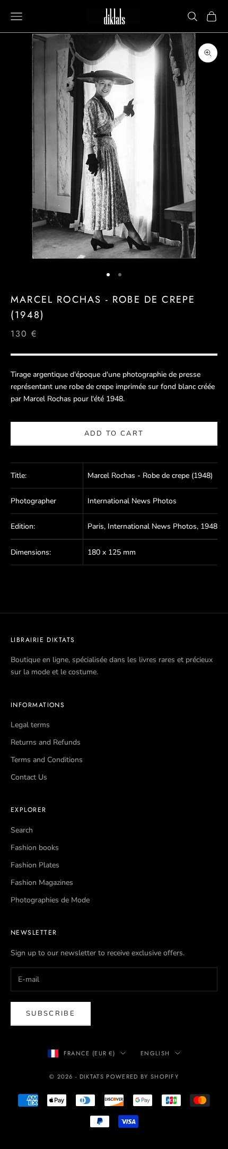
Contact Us (29, 777)
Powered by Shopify (142, 1076)
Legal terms (30, 725)
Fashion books (35, 848)
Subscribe (50, 1013)
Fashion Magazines (42, 882)
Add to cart (114, 433)
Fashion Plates (35, 865)
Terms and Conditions (47, 760)
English (155, 1053)
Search (22, 830)
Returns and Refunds (46, 742)
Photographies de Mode (50, 900)
